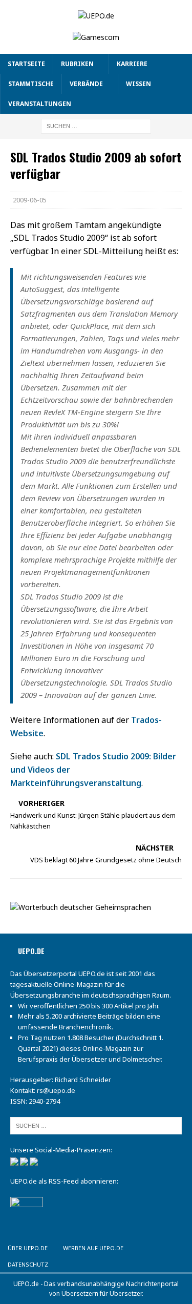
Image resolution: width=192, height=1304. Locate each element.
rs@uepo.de (56, 1090)
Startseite (26, 63)
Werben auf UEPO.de (93, 1248)
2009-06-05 (30, 199)
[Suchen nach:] (96, 126)
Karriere (132, 63)
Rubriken (77, 63)
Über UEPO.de (28, 1248)
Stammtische (31, 83)
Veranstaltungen (39, 103)
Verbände (86, 83)
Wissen (138, 83)
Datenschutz (28, 1264)
